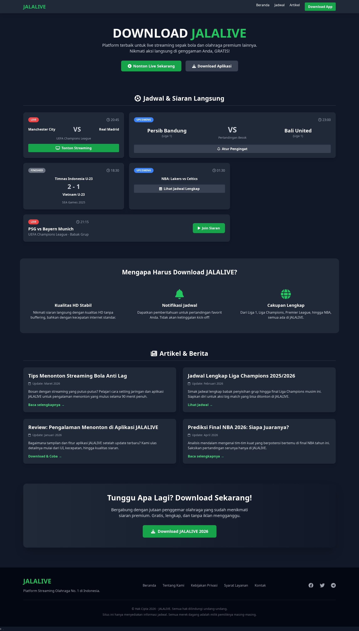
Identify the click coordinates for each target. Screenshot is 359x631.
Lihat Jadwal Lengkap (182, 188)
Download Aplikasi (214, 66)
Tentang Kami (173, 585)
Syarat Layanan (236, 585)
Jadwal (279, 5)
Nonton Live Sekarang (154, 66)
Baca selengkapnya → (46, 404)
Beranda (262, 5)
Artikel (295, 5)
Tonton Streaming (76, 148)
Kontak (260, 585)
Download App (320, 6)
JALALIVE (34, 6)
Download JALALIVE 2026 (183, 531)
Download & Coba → (45, 456)
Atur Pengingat (234, 149)
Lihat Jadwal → (200, 404)
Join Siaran (211, 228)
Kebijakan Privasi (204, 585)
